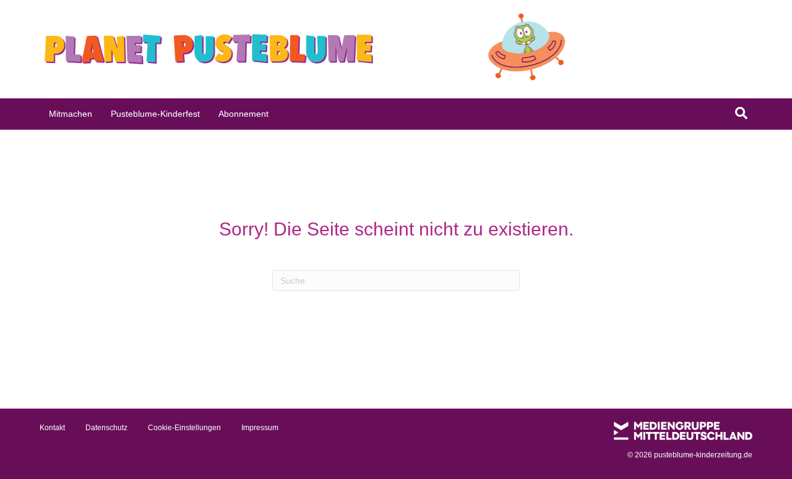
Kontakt (52, 427)
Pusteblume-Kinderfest (155, 114)
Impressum (259, 427)
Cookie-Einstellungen (184, 427)
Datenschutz (106, 427)
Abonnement (243, 114)
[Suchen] (741, 113)
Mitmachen (70, 114)
